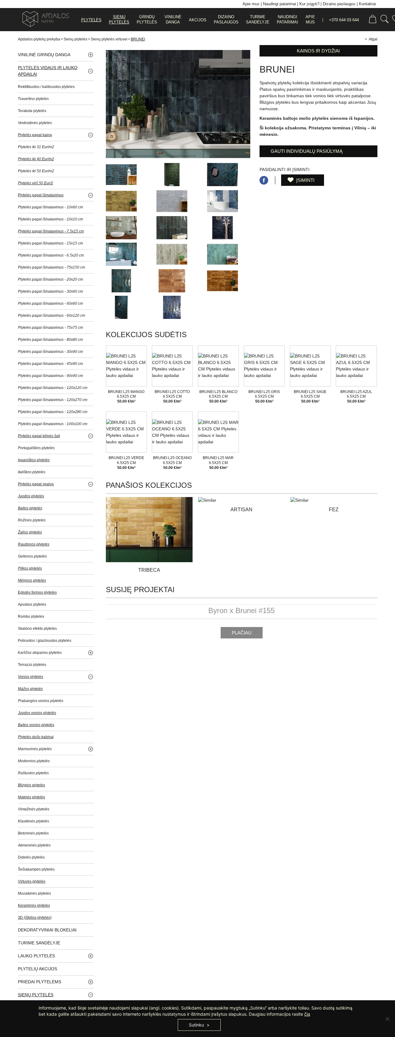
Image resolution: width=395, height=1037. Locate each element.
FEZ (334, 509)
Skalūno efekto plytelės (37, 628)
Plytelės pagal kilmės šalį (39, 436)
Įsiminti (304, 180)
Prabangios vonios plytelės (40, 701)
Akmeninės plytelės (34, 845)
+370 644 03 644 (344, 20)
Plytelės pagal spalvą (36, 484)
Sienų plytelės (75, 39)
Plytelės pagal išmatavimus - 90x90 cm (50, 376)
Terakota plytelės (32, 111)
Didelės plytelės (31, 857)
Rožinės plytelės (32, 520)
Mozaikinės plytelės (34, 893)
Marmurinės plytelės (35, 749)
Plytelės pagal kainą (35, 135)
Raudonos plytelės (33, 544)
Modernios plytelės (34, 761)
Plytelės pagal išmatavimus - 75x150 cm (51, 267)
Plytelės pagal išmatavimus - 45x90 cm (50, 364)
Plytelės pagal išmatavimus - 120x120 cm (52, 388)
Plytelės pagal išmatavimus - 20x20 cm (50, 279)
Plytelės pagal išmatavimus (41, 195)
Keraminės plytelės (34, 905)
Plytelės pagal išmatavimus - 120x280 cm (52, 412)
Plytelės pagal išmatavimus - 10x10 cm (50, 219)
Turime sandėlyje (39, 942)
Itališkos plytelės (31, 472)
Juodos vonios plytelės (37, 713)
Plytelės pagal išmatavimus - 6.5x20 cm (51, 255)
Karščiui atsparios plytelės (40, 652)
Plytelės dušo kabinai (36, 737)
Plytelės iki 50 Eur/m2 (36, 171)
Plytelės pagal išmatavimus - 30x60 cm (50, 291)
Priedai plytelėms (39, 981)
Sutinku (196, 1024)
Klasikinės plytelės (33, 821)
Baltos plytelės (30, 508)
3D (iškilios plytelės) (35, 917)
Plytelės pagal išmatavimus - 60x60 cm (50, 303)
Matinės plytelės (31, 797)
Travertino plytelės (33, 99)
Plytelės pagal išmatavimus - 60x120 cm (51, 315)
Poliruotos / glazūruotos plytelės (44, 640)
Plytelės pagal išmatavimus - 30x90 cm (50, 351)
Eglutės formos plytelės (37, 592)
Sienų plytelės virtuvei (109, 39)
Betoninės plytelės (33, 833)
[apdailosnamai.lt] (43, 20)
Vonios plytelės (30, 677)
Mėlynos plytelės (32, 580)
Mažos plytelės (30, 689)
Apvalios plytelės (32, 604)
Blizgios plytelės (31, 785)
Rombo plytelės (31, 616)
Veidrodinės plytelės (35, 123)
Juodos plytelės (31, 496)
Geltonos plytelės (32, 556)
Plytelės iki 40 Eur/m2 (36, 159)
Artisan (241, 509)
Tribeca (149, 570)
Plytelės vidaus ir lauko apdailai (47, 71)
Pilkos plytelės (30, 568)
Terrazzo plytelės (32, 665)
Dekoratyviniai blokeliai (47, 929)
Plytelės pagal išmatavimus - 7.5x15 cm (51, 231)
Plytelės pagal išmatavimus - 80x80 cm (50, 339)
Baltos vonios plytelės (36, 725)
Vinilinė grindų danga (44, 54)
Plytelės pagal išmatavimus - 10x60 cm (50, 207)
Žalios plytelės (30, 532)
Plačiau (242, 632)
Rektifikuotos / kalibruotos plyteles (46, 87)
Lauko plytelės (36, 955)
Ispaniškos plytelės (34, 460)
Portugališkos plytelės (36, 448)
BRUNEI (138, 39)
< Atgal (371, 39)
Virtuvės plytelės (31, 881)
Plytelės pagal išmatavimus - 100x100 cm (52, 424)
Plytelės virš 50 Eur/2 (35, 183)
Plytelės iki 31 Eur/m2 (36, 147)
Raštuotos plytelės (33, 773)
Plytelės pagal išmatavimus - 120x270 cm (52, 400)
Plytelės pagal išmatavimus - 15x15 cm (50, 243)
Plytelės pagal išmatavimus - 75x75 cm (50, 327)
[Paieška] (384, 20)
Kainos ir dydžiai (318, 50)
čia (307, 1014)
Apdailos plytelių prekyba (39, 39)
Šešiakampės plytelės (36, 869)
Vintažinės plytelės (33, 809)
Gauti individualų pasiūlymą (307, 151)
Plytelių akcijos (37, 968)
